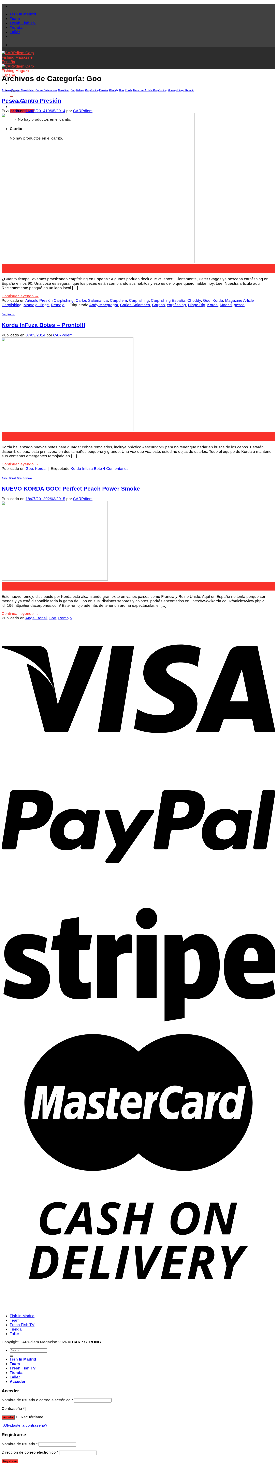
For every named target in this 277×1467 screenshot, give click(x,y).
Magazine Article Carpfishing (149, 90)
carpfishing (176, 305)
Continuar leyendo (20, 296)
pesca (239, 305)
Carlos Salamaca (135, 305)
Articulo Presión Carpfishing (18, 90)
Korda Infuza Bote (86, 468)
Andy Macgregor (103, 305)
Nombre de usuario (20, 1444)
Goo (121, 90)
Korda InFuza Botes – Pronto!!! (43, 325)
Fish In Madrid (23, 14)
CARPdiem (82, 111)
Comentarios (116, 468)
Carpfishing (77, 90)
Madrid (226, 305)
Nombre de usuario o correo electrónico (37, 1400)
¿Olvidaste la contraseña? (24, 1425)
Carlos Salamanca (46, 90)
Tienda (16, 27)
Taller (15, 32)
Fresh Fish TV (23, 23)
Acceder (8, 1417)
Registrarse (10, 1461)
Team (15, 18)
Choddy (113, 90)
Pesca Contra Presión (31, 101)
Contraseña (13, 1408)
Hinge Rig (196, 305)
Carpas (158, 305)
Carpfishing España (96, 90)
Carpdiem (63, 90)
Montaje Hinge (176, 90)
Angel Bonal (9, 478)
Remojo (189, 90)
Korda (128, 90)
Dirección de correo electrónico (30, 1452)
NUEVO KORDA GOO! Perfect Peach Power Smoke (71, 488)
